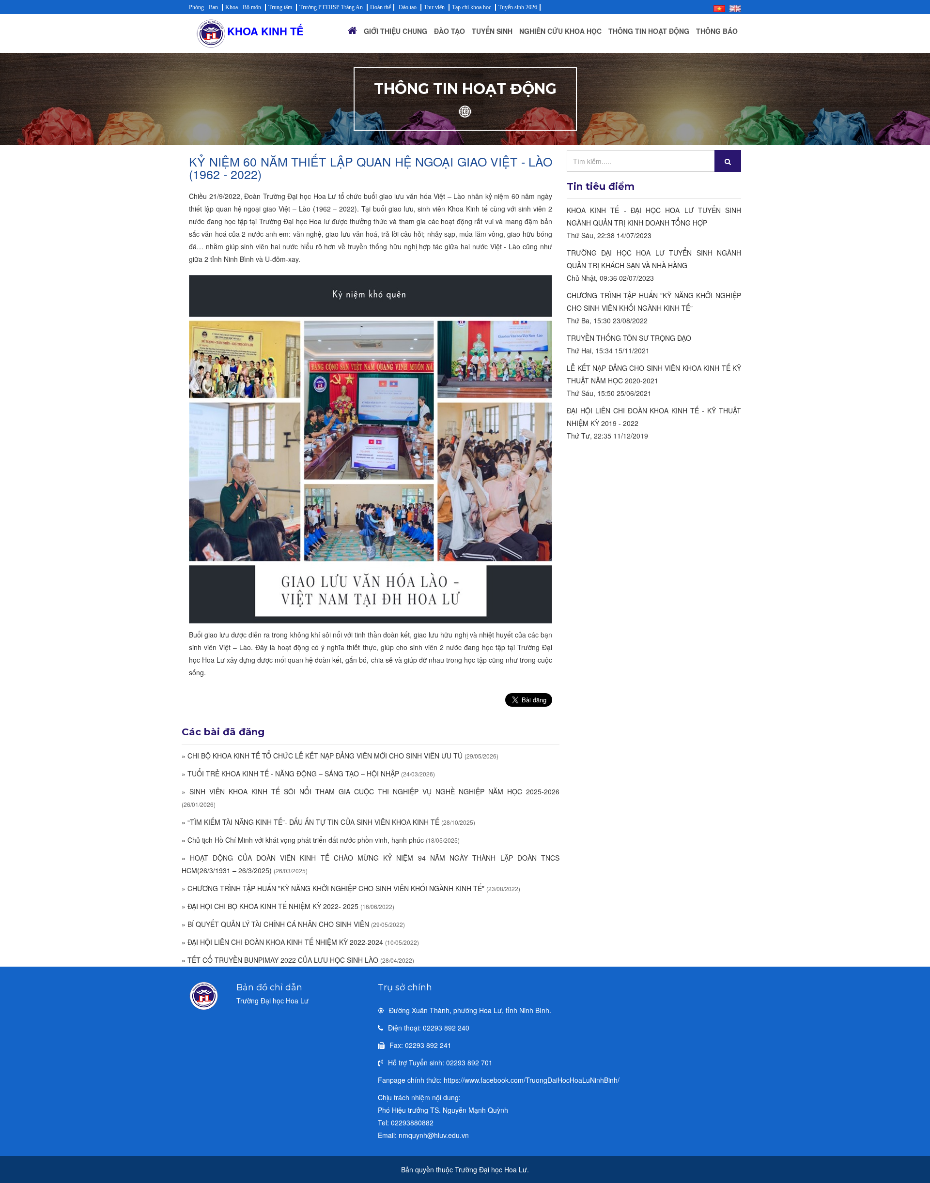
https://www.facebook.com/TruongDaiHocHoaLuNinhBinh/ (532, 1080)
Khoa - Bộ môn (243, 7)
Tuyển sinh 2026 (517, 7)
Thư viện (434, 7)
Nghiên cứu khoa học (560, 31)
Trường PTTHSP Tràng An (331, 7)
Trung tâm (280, 7)
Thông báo (717, 31)
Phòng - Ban (203, 7)
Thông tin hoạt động (648, 31)
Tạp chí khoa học (471, 7)
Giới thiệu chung (395, 31)
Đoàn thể (380, 7)
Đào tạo (408, 7)
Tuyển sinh (492, 31)
